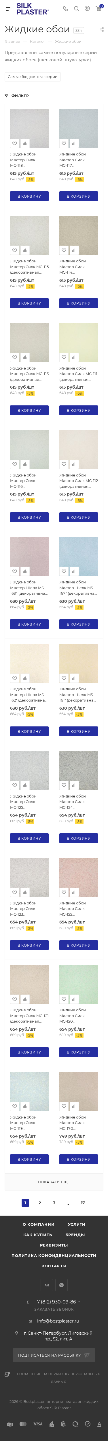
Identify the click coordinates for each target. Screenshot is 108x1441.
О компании (39, 1224)
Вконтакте (47, 1285)
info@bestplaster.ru (58, 1321)
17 (83, 1203)
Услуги (77, 1224)
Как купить (37, 1234)
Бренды (75, 1234)
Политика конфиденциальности (54, 1255)
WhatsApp (61, 1285)
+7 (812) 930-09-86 (55, 1302)
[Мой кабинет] (87, 9)
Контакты (54, 1266)
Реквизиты (54, 1245)
